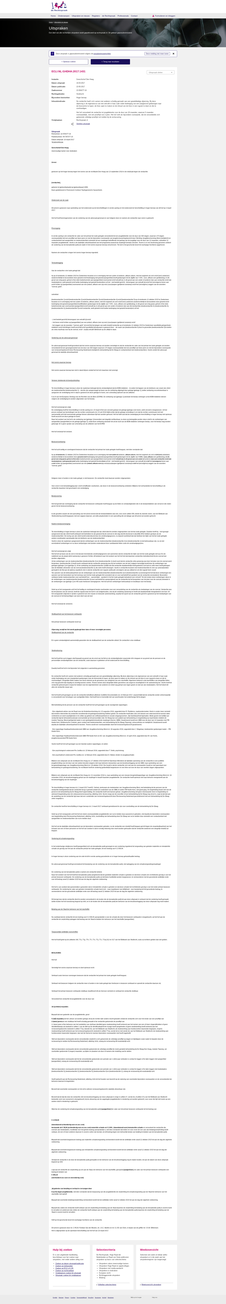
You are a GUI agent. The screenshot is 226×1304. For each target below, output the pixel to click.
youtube (173, 1297)
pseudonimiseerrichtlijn (102, 54)
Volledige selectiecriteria (107, 1285)
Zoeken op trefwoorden (64, 1266)
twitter (159, 1297)
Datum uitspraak (58, 83)
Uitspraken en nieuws (81, 16)
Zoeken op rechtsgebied (64, 1271)
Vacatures (98, 1297)
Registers (96, 16)
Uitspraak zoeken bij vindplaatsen (68, 1275)
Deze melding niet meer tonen (157, 54)
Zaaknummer (57, 90)
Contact (134, 16)
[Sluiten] (173, 53)
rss (144, 1297)
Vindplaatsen (57, 120)
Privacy (67, 1297)
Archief (104, 1297)
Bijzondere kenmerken (61, 98)
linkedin (169, 1297)
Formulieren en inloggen (165, 16)
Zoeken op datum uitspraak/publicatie (69, 1264)
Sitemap (61, 1297)
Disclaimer (111, 1297)
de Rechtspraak (108, 16)
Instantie (55, 79)
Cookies (72, 1297)
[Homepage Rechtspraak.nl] (58, 6)
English (55, 1297)
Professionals (123, 16)
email (147, 1297)
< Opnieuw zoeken (68, 62)
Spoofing (91, 1297)
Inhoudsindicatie (58, 101)
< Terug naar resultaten (110, 62)
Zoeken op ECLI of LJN (64, 1268)
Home (53, 16)
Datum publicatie (58, 87)
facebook (163, 1297)
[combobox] (160, 72)
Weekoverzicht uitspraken (151, 1285)
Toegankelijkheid (82, 1297)
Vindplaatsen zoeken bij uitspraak (68, 1273)
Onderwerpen (63, 16)
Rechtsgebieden (58, 94)
